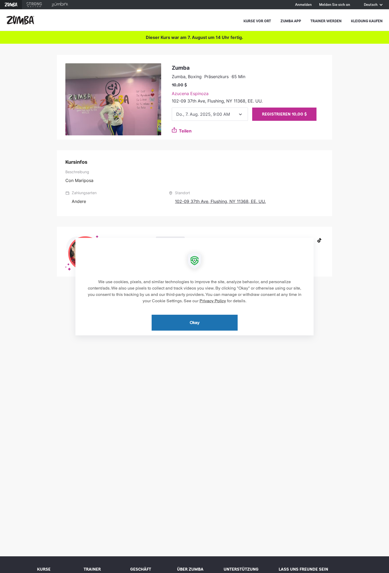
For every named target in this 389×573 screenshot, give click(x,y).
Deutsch (371, 5)
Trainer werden (326, 21)
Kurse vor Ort (257, 21)
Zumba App (291, 21)
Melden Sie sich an (334, 5)
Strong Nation (34, 4)
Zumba (11, 4)
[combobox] (210, 114)
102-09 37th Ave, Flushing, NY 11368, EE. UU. (220, 201)
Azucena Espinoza (190, 93)
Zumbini (60, 4)
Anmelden (303, 5)
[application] (194, 286)
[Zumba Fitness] (20, 20)
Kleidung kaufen (367, 21)
